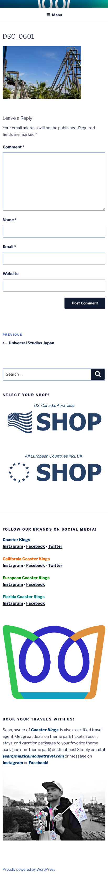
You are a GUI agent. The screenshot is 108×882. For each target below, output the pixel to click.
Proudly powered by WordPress (29, 869)
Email (9, 246)
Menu (57, 15)
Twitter (55, 546)
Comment (13, 147)
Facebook (35, 546)
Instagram (13, 546)
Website (11, 273)
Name (10, 219)
